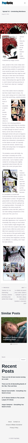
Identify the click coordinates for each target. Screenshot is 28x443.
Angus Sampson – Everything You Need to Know (13, 405)
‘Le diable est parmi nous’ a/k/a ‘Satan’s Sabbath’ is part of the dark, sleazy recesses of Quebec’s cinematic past (20, 295)
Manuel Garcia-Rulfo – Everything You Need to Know (14, 392)
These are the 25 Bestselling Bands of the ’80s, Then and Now (14, 385)
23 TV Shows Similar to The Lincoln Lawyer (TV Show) (13, 399)
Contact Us (16, 421)
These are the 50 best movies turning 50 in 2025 (13, 378)
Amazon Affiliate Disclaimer (14, 424)
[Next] (24, 330)
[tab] (12, 344)
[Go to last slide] (4, 330)
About (10, 421)
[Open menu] (24, 3)
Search (3, 357)
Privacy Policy (14, 427)
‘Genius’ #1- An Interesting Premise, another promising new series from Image (7, 293)
